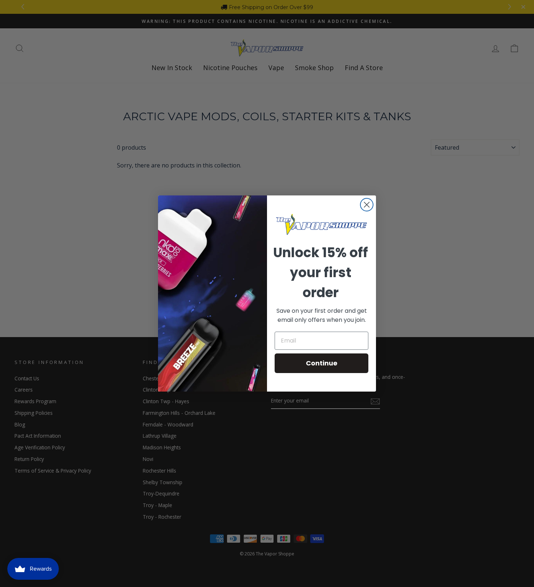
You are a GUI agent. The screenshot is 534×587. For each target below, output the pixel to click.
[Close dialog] (366, 204)
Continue (321, 363)
